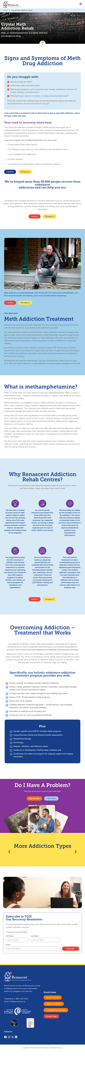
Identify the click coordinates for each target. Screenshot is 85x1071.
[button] (25, 172)
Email (8, 945)
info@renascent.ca (17, 1001)
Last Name (35, 936)
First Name (10, 936)
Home (5, 10)
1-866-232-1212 (19, 116)
